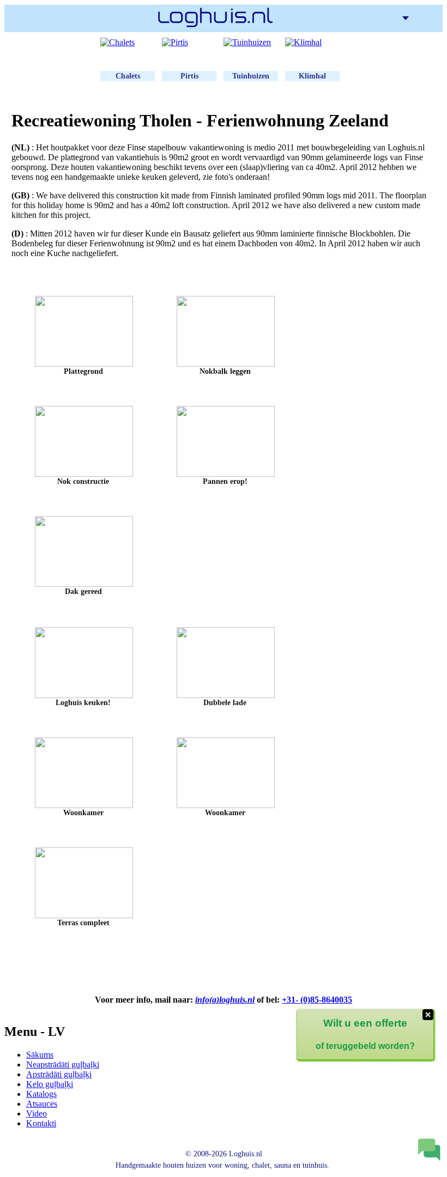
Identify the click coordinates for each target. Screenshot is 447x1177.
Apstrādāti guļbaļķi (59, 1074)
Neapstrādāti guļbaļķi (62, 1064)
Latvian (418, 17)
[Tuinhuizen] (251, 42)
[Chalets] (127, 42)
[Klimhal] (312, 42)
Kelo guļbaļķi (49, 1084)
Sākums (39, 1054)
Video (36, 1113)
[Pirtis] (189, 42)
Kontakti (41, 1123)
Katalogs (41, 1094)
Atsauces (41, 1103)
